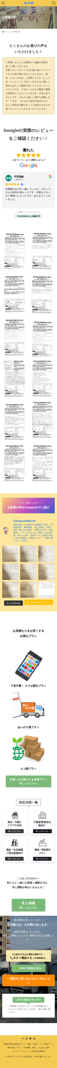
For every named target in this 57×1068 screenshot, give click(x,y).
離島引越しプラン (15, 1048)
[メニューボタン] (3, 3)
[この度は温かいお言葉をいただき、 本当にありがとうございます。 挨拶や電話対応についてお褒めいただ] (46, 572)
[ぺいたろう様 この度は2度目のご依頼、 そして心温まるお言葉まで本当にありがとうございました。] (28, 554)
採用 (33, 1048)
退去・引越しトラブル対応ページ (41, 1044)
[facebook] (22, 1038)
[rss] (34, 1038)
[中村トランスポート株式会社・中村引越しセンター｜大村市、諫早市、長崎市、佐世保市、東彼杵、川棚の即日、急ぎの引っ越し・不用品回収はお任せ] (28, 3)
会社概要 (26, 1048)
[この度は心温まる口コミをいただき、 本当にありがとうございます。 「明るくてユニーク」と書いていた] (10, 589)
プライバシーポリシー (20, 1051)
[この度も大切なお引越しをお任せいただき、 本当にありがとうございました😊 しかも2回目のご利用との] (10, 572)
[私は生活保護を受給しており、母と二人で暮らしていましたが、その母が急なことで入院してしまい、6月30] (28, 572)
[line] (30, 1038)
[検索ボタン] (54, 3)
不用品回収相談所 (38, 1051)
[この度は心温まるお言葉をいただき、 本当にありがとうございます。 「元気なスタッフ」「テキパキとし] (46, 589)
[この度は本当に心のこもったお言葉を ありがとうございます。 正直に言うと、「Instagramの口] (46, 554)
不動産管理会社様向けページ (14, 1044)
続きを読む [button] (10, 203)
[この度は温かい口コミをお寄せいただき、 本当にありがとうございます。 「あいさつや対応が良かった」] (28, 589)
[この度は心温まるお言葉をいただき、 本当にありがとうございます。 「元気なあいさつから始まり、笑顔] (10, 554)
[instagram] (26, 1038)
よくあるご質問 (43, 1048)
